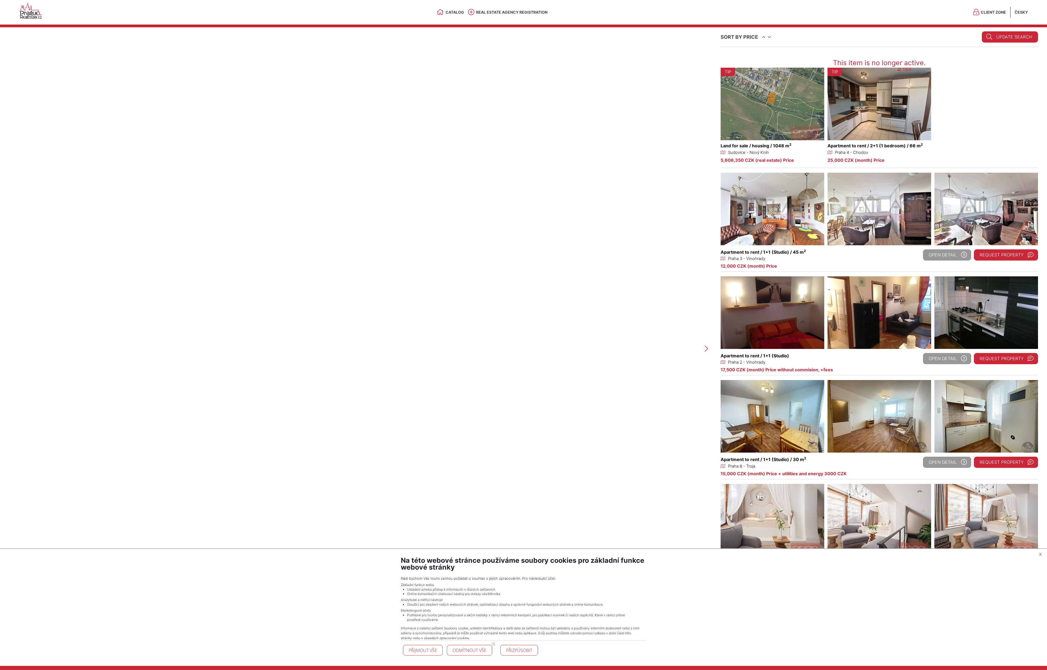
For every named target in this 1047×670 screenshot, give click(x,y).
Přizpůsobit (519, 650)
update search (1014, 37)
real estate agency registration (511, 12)
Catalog (455, 12)
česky (1021, 12)
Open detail (943, 255)
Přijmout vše (423, 650)
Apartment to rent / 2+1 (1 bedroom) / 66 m (875, 145)
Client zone (993, 12)
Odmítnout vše (469, 650)
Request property (1002, 255)
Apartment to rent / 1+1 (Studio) (755, 355)
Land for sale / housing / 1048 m (756, 145)
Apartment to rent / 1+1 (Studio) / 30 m (763, 459)
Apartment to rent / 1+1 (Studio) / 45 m (763, 252)
